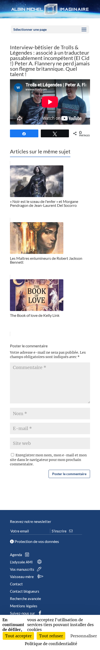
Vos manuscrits (22, 569)
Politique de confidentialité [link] (51, 643)
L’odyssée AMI (21, 562)
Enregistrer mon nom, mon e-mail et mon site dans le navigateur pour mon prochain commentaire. (48, 459)
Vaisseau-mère (22, 576)
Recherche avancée (25, 598)
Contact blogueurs (24, 591)
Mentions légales (23, 606)
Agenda (16, 554)
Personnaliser (83, 635)
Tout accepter (18, 635)
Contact (16, 584)
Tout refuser (51, 635)
